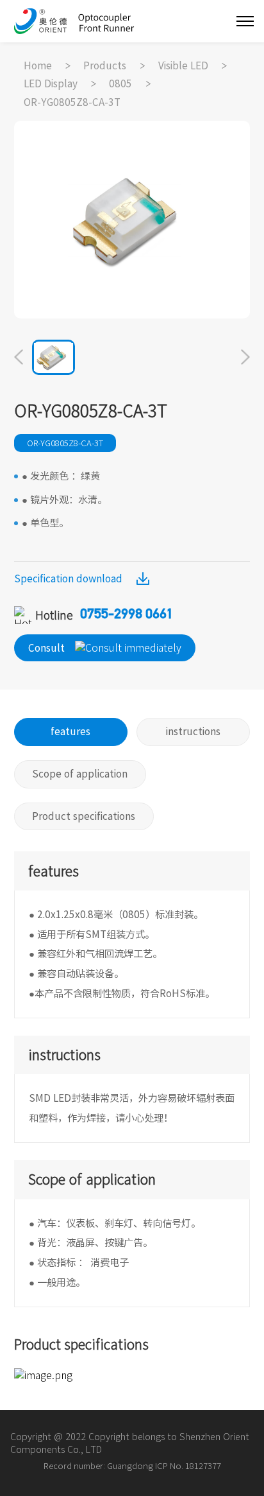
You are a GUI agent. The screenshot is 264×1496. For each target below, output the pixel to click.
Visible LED (183, 65)
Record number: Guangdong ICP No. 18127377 (132, 1466)
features (70, 731)
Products (104, 65)
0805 (120, 83)
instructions (193, 731)
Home (38, 65)
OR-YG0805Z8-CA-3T (72, 102)
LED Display (51, 83)
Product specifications (83, 816)
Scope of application (80, 774)
